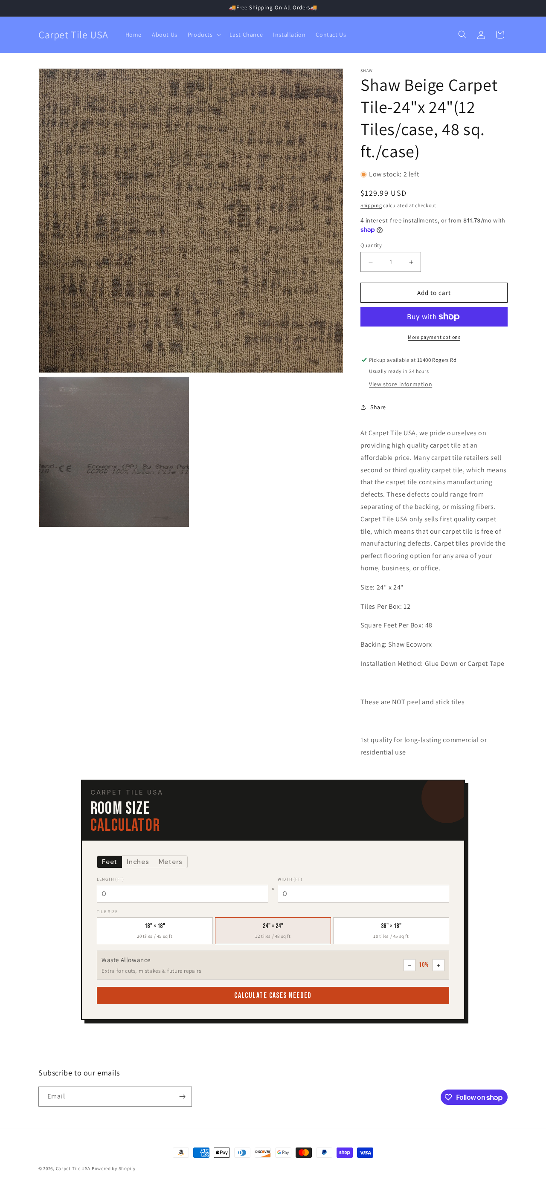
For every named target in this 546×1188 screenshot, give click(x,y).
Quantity (371, 245)
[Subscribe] (182, 1097)
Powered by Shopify (114, 1168)
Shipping (371, 205)
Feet (109, 862)
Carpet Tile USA (73, 1168)
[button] (203, 34)
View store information (400, 384)
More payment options (434, 337)
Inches (138, 862)
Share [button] (378, 407)
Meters (171, 862)
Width (290, 879)
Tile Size (107, 911)
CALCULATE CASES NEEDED (273, 995)
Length (110, 879)
